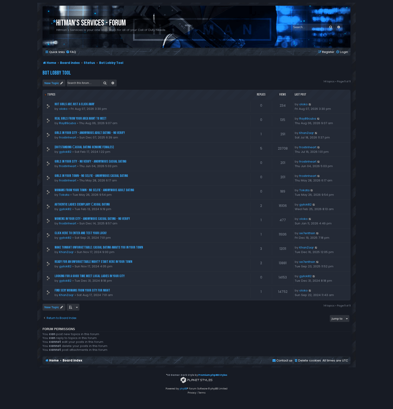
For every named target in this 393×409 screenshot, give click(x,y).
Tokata (64, 195)
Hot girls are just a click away (74, 104)
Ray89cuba (67, 123)
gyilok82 (65, 152)
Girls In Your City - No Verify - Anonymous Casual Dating (90, 161)
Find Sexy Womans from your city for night (82, 290)
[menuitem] (71, 52)
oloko (63, 109)
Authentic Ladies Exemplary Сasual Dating (82, 204)
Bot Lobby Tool (57, 73)
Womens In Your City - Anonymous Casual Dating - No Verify (92, 219)
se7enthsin (307, 233)
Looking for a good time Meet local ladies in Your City (90, 276)
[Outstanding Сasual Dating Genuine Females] (84, 147)
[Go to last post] (310, 104)
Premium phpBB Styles (212, 375)
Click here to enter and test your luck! (81, 233)
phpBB (183, 388)
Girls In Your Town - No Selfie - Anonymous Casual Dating (91, 176)
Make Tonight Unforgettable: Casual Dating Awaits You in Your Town (99, 247)
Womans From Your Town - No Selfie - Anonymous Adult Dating (94, 190)
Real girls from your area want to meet (80, 118)
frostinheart (67, 137)
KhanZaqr (306, 133)
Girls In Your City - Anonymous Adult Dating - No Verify (90, 133)
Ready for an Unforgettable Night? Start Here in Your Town (93, 262)
